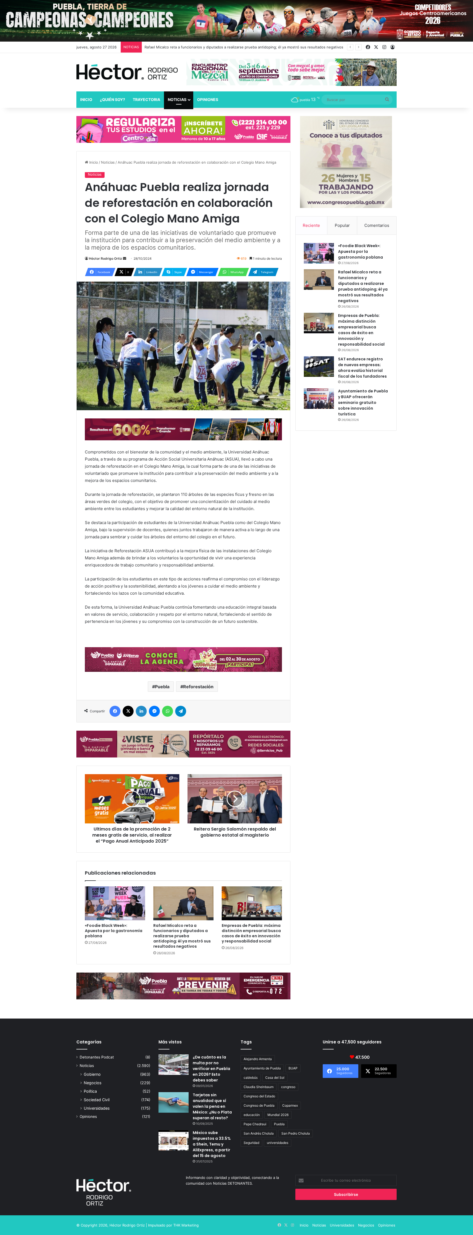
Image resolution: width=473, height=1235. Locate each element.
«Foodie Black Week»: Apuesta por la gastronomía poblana (113, 931)
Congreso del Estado (259, 1096)
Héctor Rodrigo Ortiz (105, 258)
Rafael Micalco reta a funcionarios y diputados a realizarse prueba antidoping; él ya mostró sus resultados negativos (182, 936)
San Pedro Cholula (295, 1133)
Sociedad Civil (96, 1099)
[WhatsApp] (167, 711)
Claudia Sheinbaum (258, 1087)
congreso (288, 1087)
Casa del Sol (274, 1077)
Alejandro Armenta (258, 1059)
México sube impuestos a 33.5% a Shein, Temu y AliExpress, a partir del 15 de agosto (212, 1144)
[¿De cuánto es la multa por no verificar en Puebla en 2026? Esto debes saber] (173, 1064)
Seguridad (251, 1143)
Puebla (162, 686)
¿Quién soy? (112, 99)
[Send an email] (124, 258)
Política (90, 1091)
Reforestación (198, 686)
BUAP (293, 1068)
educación (252, 1115)
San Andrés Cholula (259, 1133)
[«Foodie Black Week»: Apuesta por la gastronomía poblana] (115, 903)
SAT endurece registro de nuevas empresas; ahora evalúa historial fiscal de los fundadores (362, 367)
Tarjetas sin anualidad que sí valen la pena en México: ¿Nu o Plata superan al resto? (212, 1106)
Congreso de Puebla (259, 1105)
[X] (128, 711)
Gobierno (92, 1074)
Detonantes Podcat (97, 1057)
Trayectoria (146, 99)
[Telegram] (180, 711)
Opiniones (207, 99)
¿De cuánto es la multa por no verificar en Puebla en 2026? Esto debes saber (211, 1068)
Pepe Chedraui (255, 1124)
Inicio (86, 99)
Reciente (311, 225)
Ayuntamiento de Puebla (262, 1068)
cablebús (251, 1077)
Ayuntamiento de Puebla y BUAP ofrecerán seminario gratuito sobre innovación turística (363, 402)
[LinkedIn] (141, 711)
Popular (342, 225)
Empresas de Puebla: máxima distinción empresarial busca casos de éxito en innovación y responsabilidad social (251, 933)
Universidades (96, 1108)
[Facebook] (114, 711)
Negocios (92, 1082)
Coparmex (290, 1105)
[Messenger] (154, 711)
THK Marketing (186, 1225)
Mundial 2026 (278, 1115)
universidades (277, 1143)
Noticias (177, 99)
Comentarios (376, 225)
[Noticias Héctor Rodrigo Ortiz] (127, 72)
